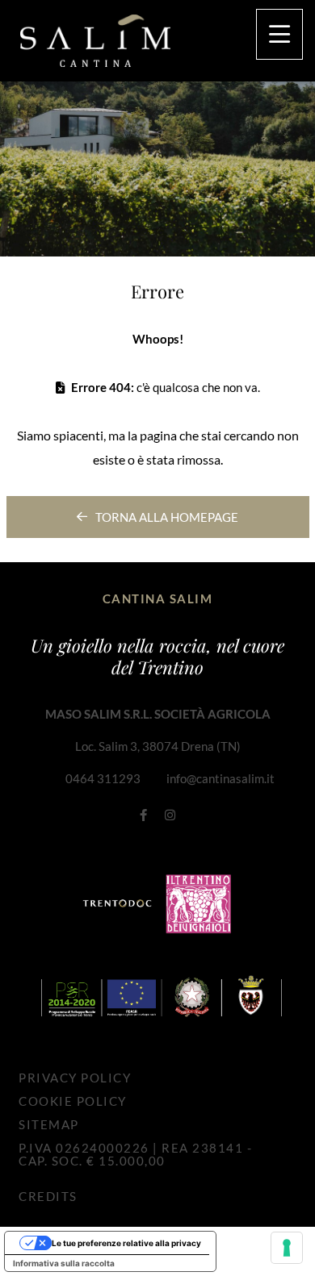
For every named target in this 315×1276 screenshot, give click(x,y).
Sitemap (49, 1124)
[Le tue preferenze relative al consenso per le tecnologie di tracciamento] (286, 1247)
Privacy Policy (75, 1077)
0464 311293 (103, 778)
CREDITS (48, 1196)
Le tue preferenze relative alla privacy (126, 1243)
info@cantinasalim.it (220, 778)
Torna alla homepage (166, 517)
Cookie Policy (73, 1101)
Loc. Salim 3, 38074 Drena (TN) (158, 746)
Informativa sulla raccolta (64, 1263)
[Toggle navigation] (279, 34)
